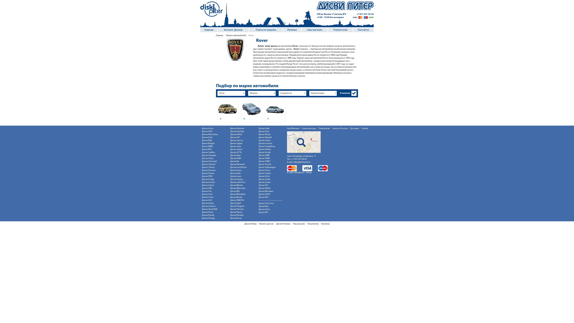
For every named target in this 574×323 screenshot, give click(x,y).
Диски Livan (235, 176)
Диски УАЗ (263, 197)
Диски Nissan (236, 197)
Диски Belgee (208, 143)
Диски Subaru (265, 149)
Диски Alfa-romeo (210, 134)
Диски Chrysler (208, 164)
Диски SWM (264, 155)
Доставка (354, 128)
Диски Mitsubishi (238, 194)
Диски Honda (208, 215)
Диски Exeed (208, 185)
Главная (208, 30)
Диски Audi (207, 137)
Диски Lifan (235, 173)
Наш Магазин (293, 128)
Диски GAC (207, 200)
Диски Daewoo (209, 170)
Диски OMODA (237, 200)
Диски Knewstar (237, 164)
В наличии (345, 93)
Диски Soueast (265, 143)
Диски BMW (207, 146)
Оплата (365, 128)
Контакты (363, 30)
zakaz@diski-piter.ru (301, 162)
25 (221, 119)
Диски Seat (264, 131)
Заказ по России (340, 128)
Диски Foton (208, 197)
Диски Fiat (207, 191)
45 (244, 119)
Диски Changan (209, 155)
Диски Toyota (265, 164)
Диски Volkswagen (267, 167)
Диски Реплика (283, 224)
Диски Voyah (265, 173)
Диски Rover (236, 218)
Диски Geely (208, 203)
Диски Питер (250, 224)
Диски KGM (235, 158)
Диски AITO (207, 131)
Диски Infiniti (236, 134)
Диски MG (235, 191)
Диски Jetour (236, 149)
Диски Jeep (235, 146)
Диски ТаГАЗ (264, 194)
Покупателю (340, 30)
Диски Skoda (264, 134)
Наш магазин (314, 30)
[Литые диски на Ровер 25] (227, 109)
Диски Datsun (208, 173)
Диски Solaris (265, 140)
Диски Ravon (236, 212)
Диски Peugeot (237, 206)
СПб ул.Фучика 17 (331, 14)
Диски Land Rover (238, 167)
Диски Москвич (266, 191)
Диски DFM (207, 176)
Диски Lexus (236, 170)
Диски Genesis (209, 206)
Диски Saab (264, 128)
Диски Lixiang (236, 179)
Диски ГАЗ (263, 185)
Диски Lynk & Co (237, 182)
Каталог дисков (266, 224)
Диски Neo (264, 206)
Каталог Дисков (233, 30)
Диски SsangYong (267, 146)
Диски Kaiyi (235, 155)
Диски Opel (235, 203)
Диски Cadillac (208, 152)
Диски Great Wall (209, 209)
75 (268, 119)
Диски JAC (235, 137)
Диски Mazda (236, 185)
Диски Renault (237, 215)
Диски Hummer (237, 128)
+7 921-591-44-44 (365, 14)
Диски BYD (207, 149)
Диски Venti (264, 209)
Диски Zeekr (264, 179)
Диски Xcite (264, 176)
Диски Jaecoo (236, 140)
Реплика (292, 30)
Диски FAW (207, 188)
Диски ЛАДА (264, 188)
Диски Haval (207, 212)
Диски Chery (207, 158)
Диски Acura (207, 128)
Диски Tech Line (266, 203)
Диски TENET (265, 161)
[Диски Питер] (211, 9)
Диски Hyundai (237, 131)
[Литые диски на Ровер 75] (275, 109)
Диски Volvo (264, 170)
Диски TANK (264, 158)
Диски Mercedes (238, 188)
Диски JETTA (236, 152)
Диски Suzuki (265, 152)
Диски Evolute (208, 182)
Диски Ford (207, 194)
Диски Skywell (265, 137)
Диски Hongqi (208, 218)
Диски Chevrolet (209, 161)
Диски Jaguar (236, 143)
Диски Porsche (237, 209)
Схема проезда (309, 128)
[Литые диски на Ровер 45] (251, 109)
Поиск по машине (266, 30)
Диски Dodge (208, 179)
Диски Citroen (208, 167)
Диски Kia (234, 161)
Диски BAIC (207, 140)
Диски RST (263, 212)
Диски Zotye (265, 182)
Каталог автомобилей (236, 35)
